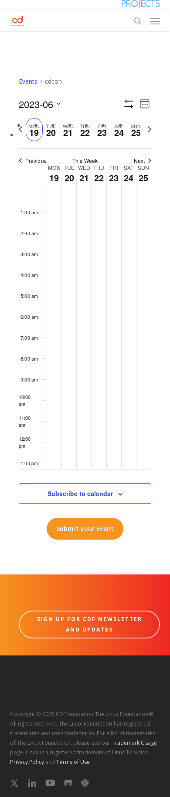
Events (28, 81)
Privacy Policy (27, 762)
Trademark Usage (134, 742)
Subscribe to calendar (80, 493)
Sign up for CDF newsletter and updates (89, 624)
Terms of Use (73, 762)
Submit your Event (85, 528)
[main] (85, 303)
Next (139, 160)
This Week (85, 160)
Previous (36, 160)
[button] (155, 21)
